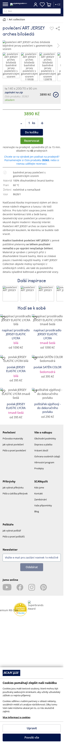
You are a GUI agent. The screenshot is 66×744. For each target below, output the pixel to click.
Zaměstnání (40, 499)
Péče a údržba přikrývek (15, 493)
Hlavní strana (4, 19)
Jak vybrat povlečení (13, 444)
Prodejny (39, 468)
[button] (5, 45)
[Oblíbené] (52, 28)
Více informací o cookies (16, 717)
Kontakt (38, 493)
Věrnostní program (44, 462)
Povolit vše (31, 737)
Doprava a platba (43, 444)
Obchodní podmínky (45, 438)
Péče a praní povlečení (14, 450)
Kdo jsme (39, 487)
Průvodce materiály (13, 438)
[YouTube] (7, 587)
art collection (17, 19)
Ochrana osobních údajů (47, 456)
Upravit (32, 728)
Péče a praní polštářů (14, 536)
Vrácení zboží (41, 450)
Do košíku (31, 132)
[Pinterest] (43, 587)
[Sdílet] (58, 28)
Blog (36, 511)
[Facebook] (20, 587)
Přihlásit (35, 4)
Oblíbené (42, 4)
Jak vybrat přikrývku (13, 487)
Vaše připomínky (43, 505)
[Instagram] (31, 587)
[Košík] (49, 4)
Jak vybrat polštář (12, 530)
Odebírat (32, 567)
